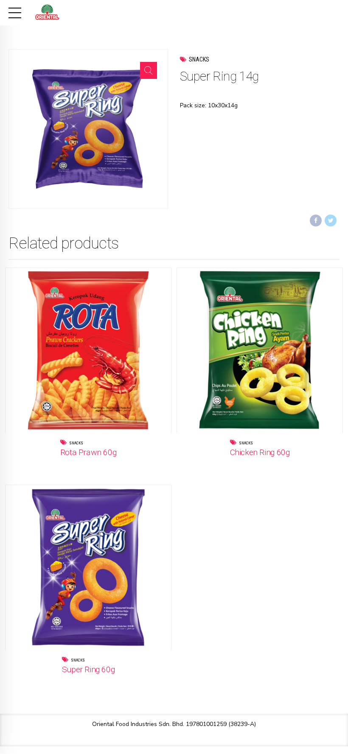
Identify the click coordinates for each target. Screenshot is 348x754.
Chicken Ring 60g (260, 452)
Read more (105, 464)
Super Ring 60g (88, 669)
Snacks (199, 59)
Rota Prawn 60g (88, 452)
